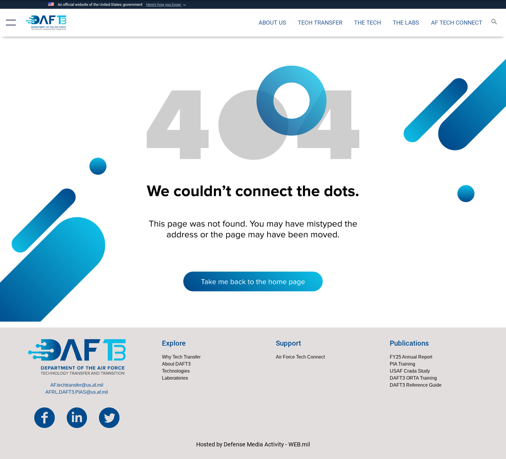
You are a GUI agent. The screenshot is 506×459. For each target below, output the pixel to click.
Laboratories (175, 378)
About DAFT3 (176, 363)
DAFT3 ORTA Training (413, 378)
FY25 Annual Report (411, 356)
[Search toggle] (495, 22)
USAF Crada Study (410, 370)
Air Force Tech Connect (300, 356)
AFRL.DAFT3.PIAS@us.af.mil (76, 392)
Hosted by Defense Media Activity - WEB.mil (253, 444)
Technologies (176, 370)
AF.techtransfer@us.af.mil (76, 385)
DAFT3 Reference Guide (416, 385)
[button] (166, 5)
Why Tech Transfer (181, 356)
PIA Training (402, 363)
